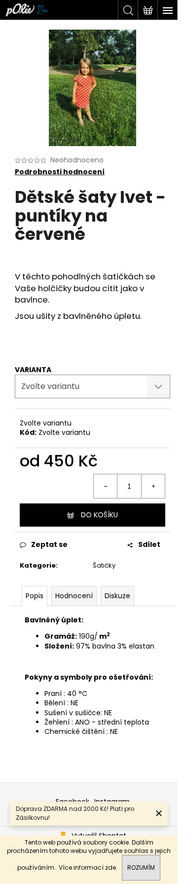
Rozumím (141, 867)
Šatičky (104, 565)
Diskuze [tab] (117, 596)
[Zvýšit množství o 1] (153, 486)
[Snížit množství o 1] (105, 486)
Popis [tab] (34, 596)
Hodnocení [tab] (74, 596)
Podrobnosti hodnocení (60, 172)
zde (110, 867)
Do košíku (99, 515)
